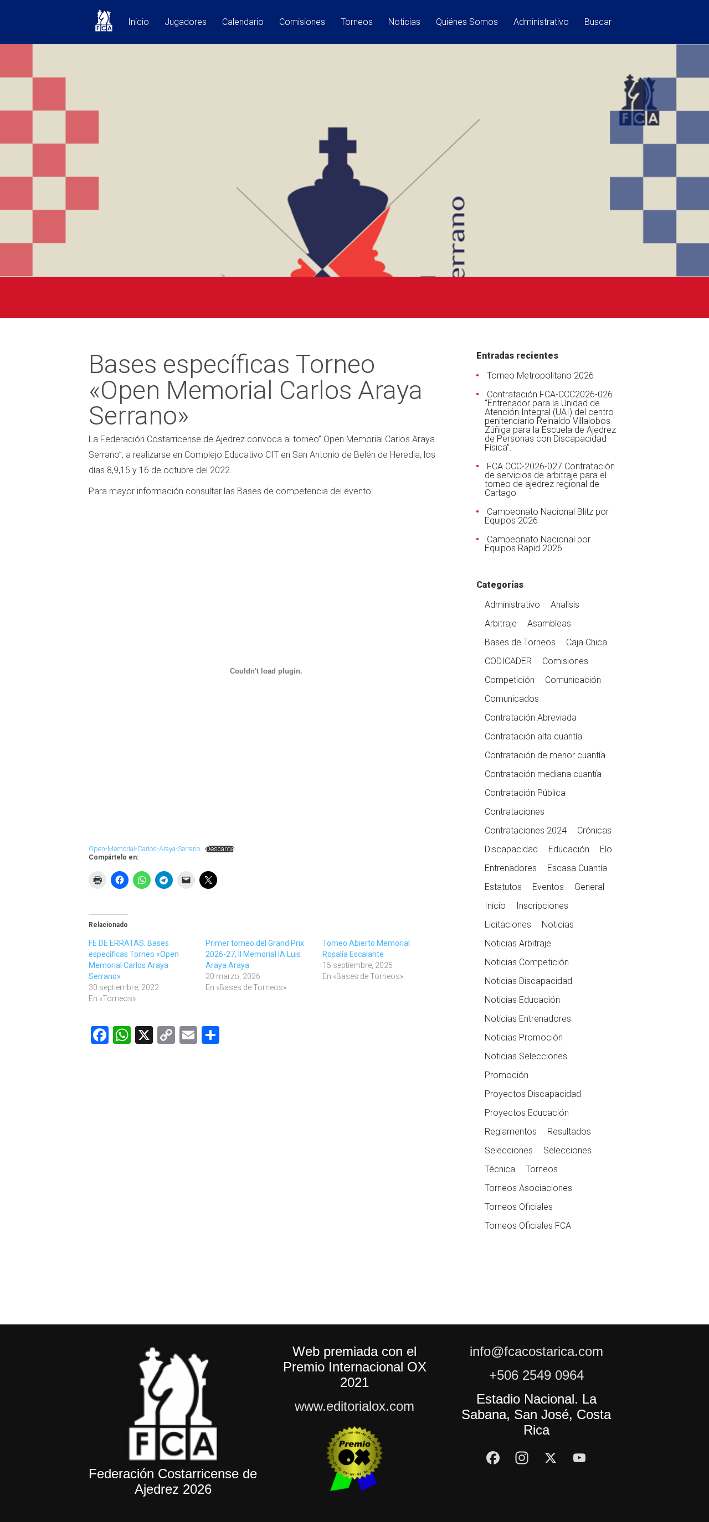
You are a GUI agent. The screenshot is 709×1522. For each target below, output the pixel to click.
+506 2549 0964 (536, 1375)
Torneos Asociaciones (528, 1188)
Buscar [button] (598, 22)
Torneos (357, 22)
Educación (568, 849)
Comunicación (573, 680)
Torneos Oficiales (519, 1207)
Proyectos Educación (527, 1112)
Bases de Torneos (520, 642)
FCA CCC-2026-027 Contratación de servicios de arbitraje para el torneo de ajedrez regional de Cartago (550, 479)
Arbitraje (501, 623)
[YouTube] (579, 1458)
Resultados (569, 1131)
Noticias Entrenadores (528, 1018)
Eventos (548, 887)
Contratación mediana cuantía (543, 774)
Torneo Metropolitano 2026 (540, 375)
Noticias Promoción (524, 1037)
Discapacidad (511, 849)
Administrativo (541, 22)
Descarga (219, 849)
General (589, 887)
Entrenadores (511, 868)
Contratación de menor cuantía (545, 755)
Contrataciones (514, 811)
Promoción (506, 1075)
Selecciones (509, 1150)
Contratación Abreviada (531, 717)
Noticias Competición (527, 962)
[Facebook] (493, 1458)
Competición (510, 680)
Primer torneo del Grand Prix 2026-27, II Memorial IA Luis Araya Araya (254, 954)
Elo (606, 849)
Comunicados (512, 698)
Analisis (565, 604)
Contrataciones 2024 (526, 830)
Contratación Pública (525, 793)
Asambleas (549, 623)
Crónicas (594, 830)
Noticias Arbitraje (518, 943)
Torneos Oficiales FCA (528, 1225)
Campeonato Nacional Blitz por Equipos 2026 (547, 516)
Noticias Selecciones (526, 1056)
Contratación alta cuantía (533, 736)
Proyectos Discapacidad (533, 1094)
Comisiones (302, 22)
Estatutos (503, 887)
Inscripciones (542, 905)
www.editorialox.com (354, 1406)
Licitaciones (508, 924)
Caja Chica (586, 642)
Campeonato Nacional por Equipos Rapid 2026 (537, 543)
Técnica (500, 1169)
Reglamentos (511, 1131)
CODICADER (508, 661)
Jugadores (186, 22)
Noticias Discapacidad (528, 981)
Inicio (138, 22)
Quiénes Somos (467, 22)
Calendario (243, 22)
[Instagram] (522, 1458)
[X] (550, 1458)
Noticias (404, 22)
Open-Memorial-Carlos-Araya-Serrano (144, 849)
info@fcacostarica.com (536, 1351)
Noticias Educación (522, 1000)
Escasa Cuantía (577, 868)
